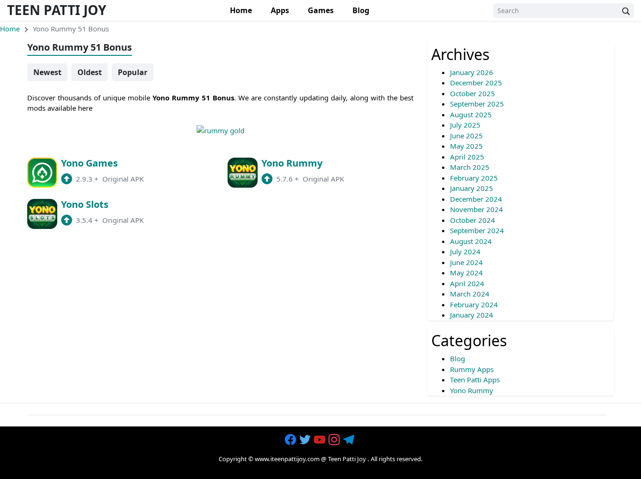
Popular (132, 72)
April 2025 (467, 156)
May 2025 (466, 146)
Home (241, 10)
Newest (47, 72)
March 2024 (469, 293)
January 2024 (471, 314)
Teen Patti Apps (475, 379)
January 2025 (471, 188)
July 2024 (465, 251)
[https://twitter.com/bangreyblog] (306, 440)
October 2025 (472, 93)
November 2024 (476, 209)
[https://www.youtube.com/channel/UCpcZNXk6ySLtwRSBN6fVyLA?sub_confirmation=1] (320, 440)
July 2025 (465, 124)
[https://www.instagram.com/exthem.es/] (335, 440)
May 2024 (466, 272)
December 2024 (476, 199)
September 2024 (477, 230)
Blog (360, 10)
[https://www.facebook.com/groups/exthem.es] (291, 440)
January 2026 (471, 72)
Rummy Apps (472, 369)
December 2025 (476, 82)
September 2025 (477, 103)
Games (321, 10)
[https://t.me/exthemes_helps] (349, 440)
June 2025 (466, 135)
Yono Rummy (471, 390)
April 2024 (467, 283)
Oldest (89, 72)
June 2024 (466, 262)
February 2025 (474, 177)
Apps (280, 10)
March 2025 (469, 167)
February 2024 (474, 304)
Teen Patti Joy (56, 10)
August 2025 (471, 114)
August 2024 (471, 241)
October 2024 (472, 220)
